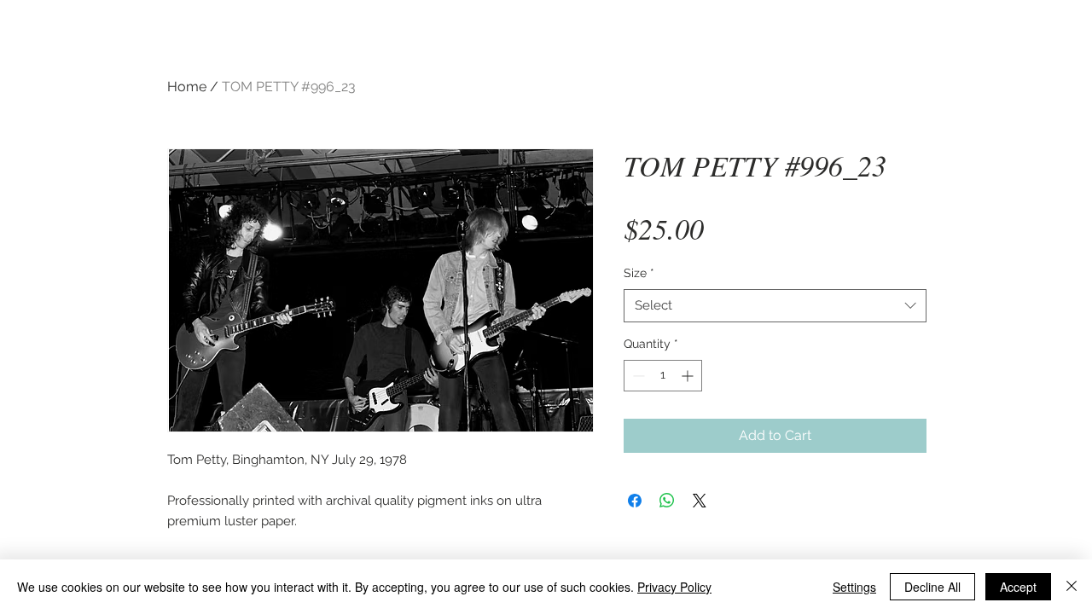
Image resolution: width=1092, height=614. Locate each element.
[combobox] (775, 305)
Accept (1018, 586)
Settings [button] (854, 586)
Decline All (932, 586)
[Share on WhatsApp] (667, 500)
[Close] (1071, 586)
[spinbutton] (663, 376)
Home (186, 86)
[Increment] (689, 376)
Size (639, 273)
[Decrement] (637, 376)
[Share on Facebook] (634, 500)
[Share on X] (699, 500)
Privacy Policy (674, 586)
